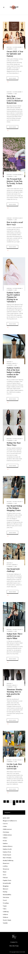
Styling (5, 892)
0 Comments (9, 93)
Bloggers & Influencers (10, 821)
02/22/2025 (9, 174)
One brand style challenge (13, 570)
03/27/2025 (9, 47)
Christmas (6, 832)
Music (4, 872)
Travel (5, 900)
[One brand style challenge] (14, 554)
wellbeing (6, 911)
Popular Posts (7, 880)
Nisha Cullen (18, 218)
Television (6, 897)
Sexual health (7, 883)
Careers (5, 823)
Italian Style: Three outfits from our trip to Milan (14, 636)
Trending (6, 903)
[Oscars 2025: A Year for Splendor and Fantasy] (14, 36)
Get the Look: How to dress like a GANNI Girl (14, 766)
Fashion (5, 843)
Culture (5, 838)
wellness (5, 914)
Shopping (5, 886)
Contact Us (14, 942)
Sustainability (7, 894)
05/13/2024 (9, 759)
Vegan (5, 906)
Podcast (5, 877)
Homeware (6, 863)
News (4, 875)
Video (4, 909)
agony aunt (6, 818)
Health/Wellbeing (8, 860)
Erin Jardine (18, 47)
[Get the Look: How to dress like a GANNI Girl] (14, 746)
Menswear (6, 869)
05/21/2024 (9, 501)
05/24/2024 (9, 438)
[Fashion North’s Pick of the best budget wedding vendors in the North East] (14, 349)
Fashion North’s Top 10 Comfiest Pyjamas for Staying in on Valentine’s (13, 297)
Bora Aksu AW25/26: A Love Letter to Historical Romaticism (14, 99)
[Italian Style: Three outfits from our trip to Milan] (14, 617)
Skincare (5, 889)
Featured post (7, 855)
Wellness (5, 917)
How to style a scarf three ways (15, 223)
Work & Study (7, 920)
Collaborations (7, 835)
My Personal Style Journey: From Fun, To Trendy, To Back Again (15, 182)
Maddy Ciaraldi (12, 363)
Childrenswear (7, 829)
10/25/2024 (9, 361)
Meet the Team (14, 946)
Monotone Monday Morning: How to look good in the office (14, 692)
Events (5, 840)
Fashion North (7, 849)
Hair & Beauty (7, 857)
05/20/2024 (9, 562)
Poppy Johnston (12, 564)
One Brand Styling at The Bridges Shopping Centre (14, 508)
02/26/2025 (9, 91)
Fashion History (7, 846)
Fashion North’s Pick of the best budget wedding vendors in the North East (13, 372)
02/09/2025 (9, 288)
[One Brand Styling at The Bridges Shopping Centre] (14, 490)
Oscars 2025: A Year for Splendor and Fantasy (15, 53)
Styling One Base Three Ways (14, 444)
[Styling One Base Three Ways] (14, 425)
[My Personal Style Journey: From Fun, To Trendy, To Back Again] (14, 157)
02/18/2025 (9, 218)
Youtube (5, 923)
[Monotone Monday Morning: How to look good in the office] (14, 677)
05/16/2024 (9, 683)
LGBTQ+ (5, 866)
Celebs (5, 826)
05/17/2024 (9, 629)
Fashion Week (7, 852)
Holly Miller (18, 438)
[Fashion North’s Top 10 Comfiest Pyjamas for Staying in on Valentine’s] (14, 274)
